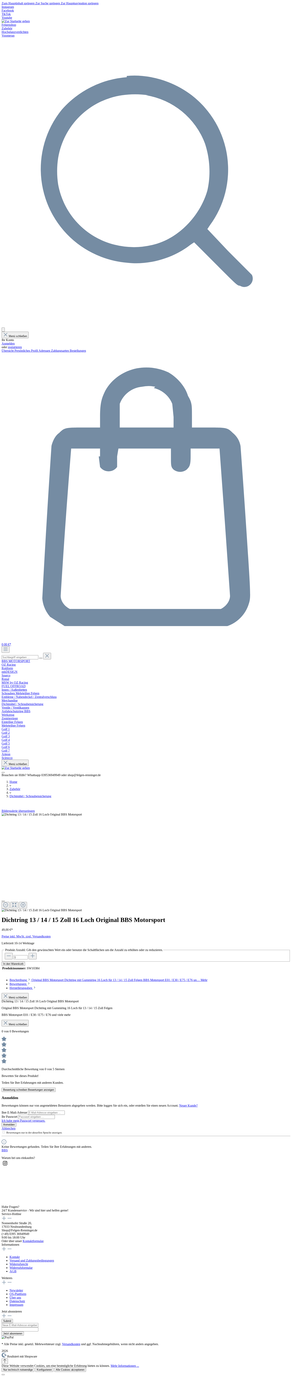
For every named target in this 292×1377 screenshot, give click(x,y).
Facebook (8, 10)
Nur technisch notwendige (18, 1369)
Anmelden (8, 343)
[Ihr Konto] (3, 329)
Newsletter (16, 1290)
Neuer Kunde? (188, 1105)
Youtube (7, 17)
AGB (13, 1271)
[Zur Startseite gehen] (16, 21)
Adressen (45, 350)
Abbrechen (8, 1128)
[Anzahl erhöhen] (33, 956)
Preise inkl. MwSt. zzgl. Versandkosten (26, 936)
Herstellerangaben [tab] (21, 988)
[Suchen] (146, 325)
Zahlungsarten (60, 350)
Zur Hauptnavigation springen (80, 3)
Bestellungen (78, 350)
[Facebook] (5, 1177)
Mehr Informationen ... (125, 1365)
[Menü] (6, 649)
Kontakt (15, 1257)
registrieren (15, 347)
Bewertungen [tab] (18, 984)
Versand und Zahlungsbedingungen (32, 1260)
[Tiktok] (5, 1199)
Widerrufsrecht (19, 1264)
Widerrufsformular (21, 1267)
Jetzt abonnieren (12, 1333)
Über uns (15, 1297)
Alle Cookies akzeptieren (70, 1369)
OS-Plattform (18, 1294)
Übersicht (8, 350)
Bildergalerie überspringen (18, 811)
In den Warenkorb (13, 963)
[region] (146, 862)
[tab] (108, 980)
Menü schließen (18, 336)
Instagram (8, 7)
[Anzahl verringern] (9, 956)
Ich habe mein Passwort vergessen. (23, 1120)
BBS (5, 1150)
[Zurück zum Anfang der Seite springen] (5, 1361)
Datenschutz (17, 1301)
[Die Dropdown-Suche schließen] (47, 656)
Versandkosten (71, 1344)
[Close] (3, 901)
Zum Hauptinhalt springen (18, 3)
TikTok (6, 14)
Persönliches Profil (27, 350)
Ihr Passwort (10, 1116)
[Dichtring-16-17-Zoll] (42, 814)
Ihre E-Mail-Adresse (15, 1112)
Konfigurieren (44, 1369)
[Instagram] (5, 1165)
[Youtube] (5, 1188)
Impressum (16, 1304)
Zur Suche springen (48, 3)
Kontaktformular (33, 1241)
